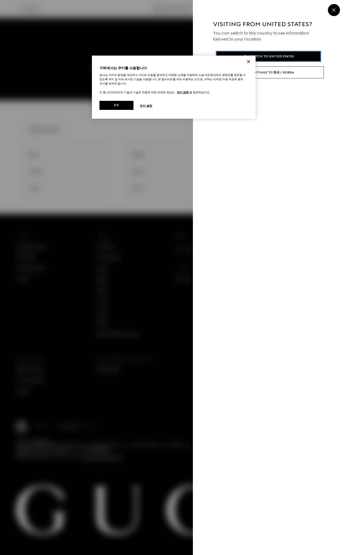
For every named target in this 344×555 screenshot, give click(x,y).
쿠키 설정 (146, 105)
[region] (174, 87)
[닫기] (248, 61)
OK (116, 105)
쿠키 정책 (183, 92)
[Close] (334, 10)
